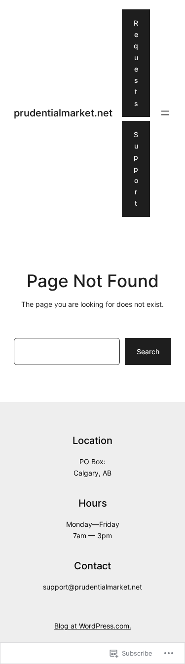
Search (148, 351)
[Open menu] (165, 113)
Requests (136, 63)
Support (136, 169)
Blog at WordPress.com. (92, 626)
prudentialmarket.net (63, 113)
